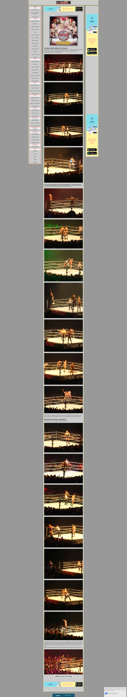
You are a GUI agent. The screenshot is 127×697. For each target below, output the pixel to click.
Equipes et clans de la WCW (35, 90)
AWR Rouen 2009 (35, 137)
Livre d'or (35, 153)
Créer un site (68, 695)
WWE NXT (35, 57)
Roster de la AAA (35, 116)
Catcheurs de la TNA (35, 69)
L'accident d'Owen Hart (35, 125)
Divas (35, 32)
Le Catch (35, 7)
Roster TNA (35, 64)
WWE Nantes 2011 (35, 146)
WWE (35, 19)
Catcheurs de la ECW (35, 100)
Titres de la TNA (35, 81)
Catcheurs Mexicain (35, 110)
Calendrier (35, 162)
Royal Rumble (35, 46)
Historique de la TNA (35, 61)
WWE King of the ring (35, 54)
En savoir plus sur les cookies (113, 693)
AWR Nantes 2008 (35, 134)
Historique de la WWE (35, 21)
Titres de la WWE (35, 40)
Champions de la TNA (35, 67)
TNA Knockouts (35, 72)
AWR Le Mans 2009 (35, 139)
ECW (35, 95)
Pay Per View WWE (35, 37)
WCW (35, 83)
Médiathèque (35, 128)
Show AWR (35, 132)
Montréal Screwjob (35, 120)
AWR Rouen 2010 (35, 142)
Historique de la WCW (35, 85)
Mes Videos (35, 130)
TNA (35, 59)
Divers (35, 149)
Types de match (35, 16)
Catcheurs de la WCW (35, 88)
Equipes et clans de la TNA (35, 75)
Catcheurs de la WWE (35, 29)
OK (106, 693)
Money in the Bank (35, 48)
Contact (35, 159)
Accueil (35, 6)
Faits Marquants (35, 118)
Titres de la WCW (35, 93)
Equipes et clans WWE (35, 35)
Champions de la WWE (35, 26)
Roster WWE (35, 23)
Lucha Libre (35, 108)
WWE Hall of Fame (35, 43)
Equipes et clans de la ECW (35, 103)
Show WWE (35, 144)
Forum (35, 156)
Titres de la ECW (35, 106)
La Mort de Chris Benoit (35, 123)
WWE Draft (35, 51)
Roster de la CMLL (35, 113)
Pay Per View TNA (35, 78)
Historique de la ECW (35, 97)
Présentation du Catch (35, 9)
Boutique (35, 151)
